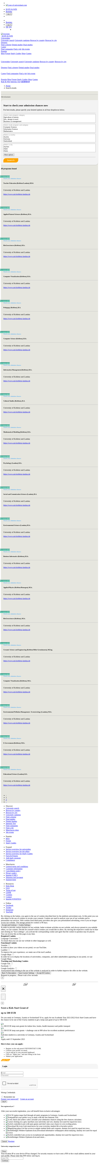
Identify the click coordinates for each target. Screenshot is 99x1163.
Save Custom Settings (26, 973)
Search (11, 160)
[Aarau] (49, 151)
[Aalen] (49, 149)
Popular (4, 51)
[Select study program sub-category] (49, 125)
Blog (3, 53)
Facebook (9, 905)
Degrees (4, 43)
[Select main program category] (49, 115)
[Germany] (49, 139)
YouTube (9, 912)
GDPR (8, 892)
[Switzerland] (49, 141)
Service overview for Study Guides (19, 854)
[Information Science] (49, 129)
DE (7, 27)
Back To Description (9, 973)
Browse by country (37, 40)
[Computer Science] (49, 127)
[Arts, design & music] (49, 119)
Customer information (14, 869)
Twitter (8, 908)
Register (9, 11)
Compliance (10, 860)
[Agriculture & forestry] (49, 117)
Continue (5, 1161)
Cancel (4, 1141)
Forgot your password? (10, 1099)
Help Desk (10, 886)
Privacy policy (11, 873)
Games (28, 53)
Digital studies (17, 45)
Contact (9, 897)
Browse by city (51, 40)
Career (3, 47)
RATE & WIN (11, 9)
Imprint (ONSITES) (13, 899)
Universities (5, 38)
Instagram (9, 910)
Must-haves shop (12, 830)
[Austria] (49, 137)
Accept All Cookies (43, 973)
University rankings (22, 40)
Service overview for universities (18, 849)
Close (4, 1151)
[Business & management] (49, 121)
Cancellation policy (13, 871)
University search (7, 40)
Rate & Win (5, 82)
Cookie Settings (24, 925)
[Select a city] (49, 145)
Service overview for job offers (17, 851)
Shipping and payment (14, 877)
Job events (26, 49)
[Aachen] (49, 147)
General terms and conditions (17, 866)
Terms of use (11, 890)
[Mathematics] (49, 131)
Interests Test (15, 82)
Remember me (9, 1097)
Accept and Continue (9, 925)
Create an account (27, 1099)
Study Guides (16, 53)
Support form (11, 880)
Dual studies (28, 45)
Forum (7, 53)
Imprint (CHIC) (12, 875)
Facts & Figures (12, 856)
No (74, 984)
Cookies (9, 895)
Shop (24, 53)
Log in (9, 14)
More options (8, 155)
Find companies (7, 49)
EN (10, 27)
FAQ (8, 888)
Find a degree (6, 45)
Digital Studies (11, 821)
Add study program (13, 858)
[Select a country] (49, 135)
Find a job (17, 49)
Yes (25, 984)
